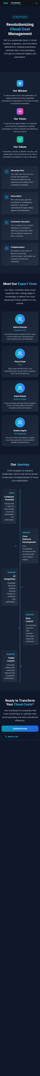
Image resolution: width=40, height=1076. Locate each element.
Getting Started (20, 729)
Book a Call (13, 737)
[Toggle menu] (36, 3)
